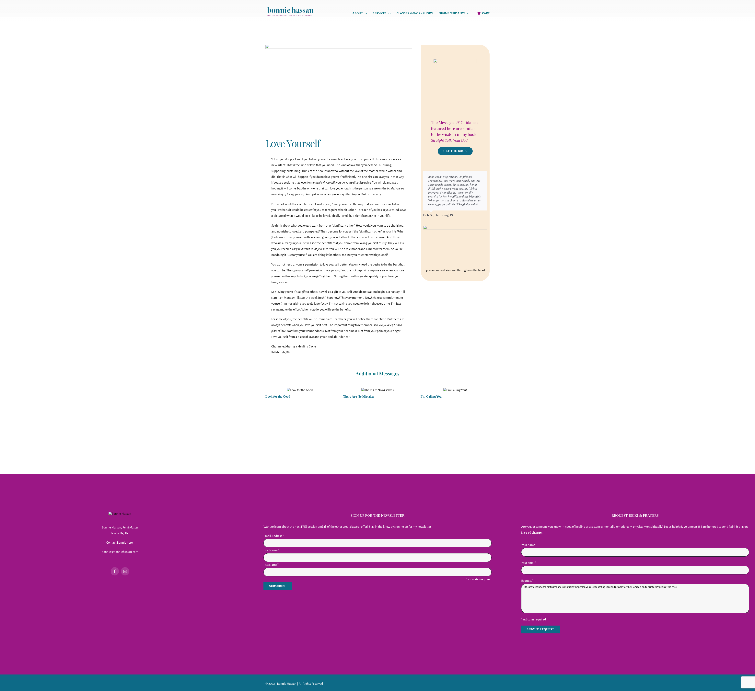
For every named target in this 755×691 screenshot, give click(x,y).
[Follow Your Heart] (455, 244)
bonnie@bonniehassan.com (120, 551)
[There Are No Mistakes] (377, 390)
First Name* (271, 550)
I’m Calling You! (432, 396)
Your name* (529, 545)
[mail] (125, 571)
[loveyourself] (338, 46)
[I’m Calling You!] (455, 390)
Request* (527, 580)
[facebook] (115, 571)
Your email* (528, 562)
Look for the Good (277, 396)
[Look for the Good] (300, 390)
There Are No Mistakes (358, 396)
